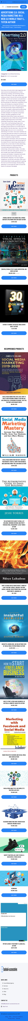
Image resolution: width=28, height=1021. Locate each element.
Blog (5, 994)
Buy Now (14, 84)
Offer (23, 6)
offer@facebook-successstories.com (19, 2)
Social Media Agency (9, 983)
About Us (6, 988)
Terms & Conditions (18, 1016)
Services (6, 986)
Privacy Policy (11, 1018)
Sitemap (18, 1018)
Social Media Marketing (14, 74)
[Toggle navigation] (3, 6)
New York (4, 2)
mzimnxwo (14, 888)
